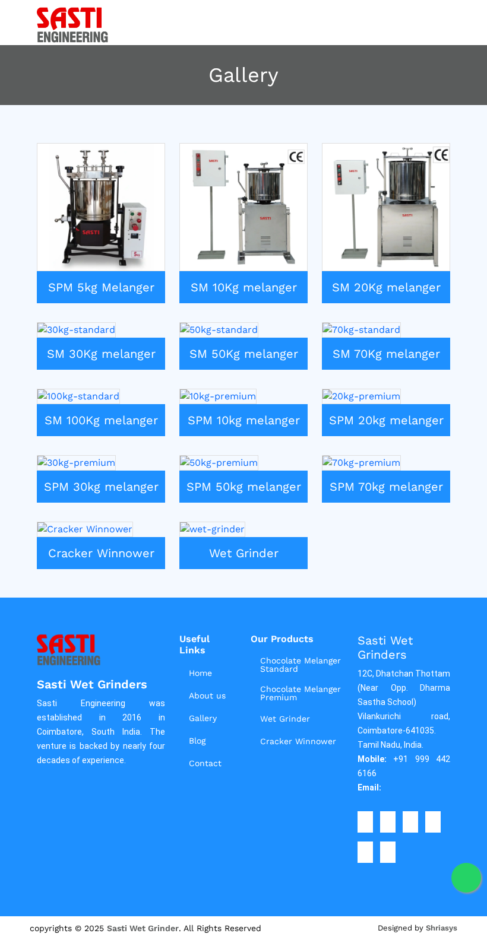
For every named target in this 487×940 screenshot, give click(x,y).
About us (207, 695)
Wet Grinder (285, 718)
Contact (205, 763)
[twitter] (388, 822)
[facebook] (365, 822)
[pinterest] (365, 852)
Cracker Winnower (298, 741)
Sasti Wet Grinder (143, 928)
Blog (197, 740)
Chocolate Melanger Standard (300, 664)
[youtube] (388, 852)
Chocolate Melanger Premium (300, 693)
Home (200, 673)
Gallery (203, 718)
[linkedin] (433, 822)
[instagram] (410, 822)
